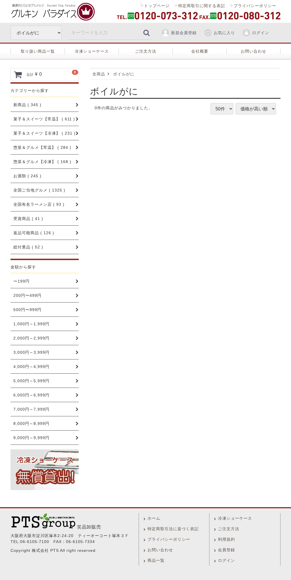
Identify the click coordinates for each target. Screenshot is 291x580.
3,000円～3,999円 (31, 352)
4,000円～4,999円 (31, 366)
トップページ (157, 5)
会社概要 (199, 51)
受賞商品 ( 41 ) (28, 218)
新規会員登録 (184, 32)
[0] (18, 74)
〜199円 (21, 281)
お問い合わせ (253, 51)
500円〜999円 (27, 309)
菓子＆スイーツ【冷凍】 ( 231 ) (44, 133)
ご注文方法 (145, 51)
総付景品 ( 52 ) (28, 247)
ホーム (153, 518)
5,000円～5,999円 (31, 381)
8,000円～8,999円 (31, 423)
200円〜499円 (27, 295)
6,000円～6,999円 (31, 395)
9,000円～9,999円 (31, 437)
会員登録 (226, 550)
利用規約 (226, 539)
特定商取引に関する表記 (201, 5)
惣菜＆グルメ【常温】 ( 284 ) (42, 147)
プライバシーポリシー (255, 5)
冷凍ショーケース (92, 51)
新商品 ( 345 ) (27, 104)
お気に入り (224, 32)
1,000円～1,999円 (31, 324)
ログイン (260, 32)
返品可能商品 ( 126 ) (33, 233)
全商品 (98, 74)
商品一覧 (156, 560)
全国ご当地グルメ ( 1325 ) (39, 190)
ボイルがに (123, 74)
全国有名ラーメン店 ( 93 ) (39, 204)
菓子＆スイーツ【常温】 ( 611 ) (44, 119)
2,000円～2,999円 (31, 338)
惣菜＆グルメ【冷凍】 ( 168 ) (42, 161)
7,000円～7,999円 (31, 409)
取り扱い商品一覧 (38, 51)
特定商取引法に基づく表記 (173, 528)
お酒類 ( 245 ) (27, 176)
